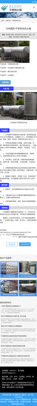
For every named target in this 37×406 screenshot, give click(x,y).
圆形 (17, 37)
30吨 (14, 37)
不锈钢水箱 (12, 9)
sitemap (34, 2)
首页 (2, 20)
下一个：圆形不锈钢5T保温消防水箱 (24, 237)
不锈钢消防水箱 (16, 20)
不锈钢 (21, 37)
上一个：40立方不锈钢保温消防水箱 (12, 234)
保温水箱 (26, 37)
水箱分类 (7, 20)
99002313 (12, 370)
